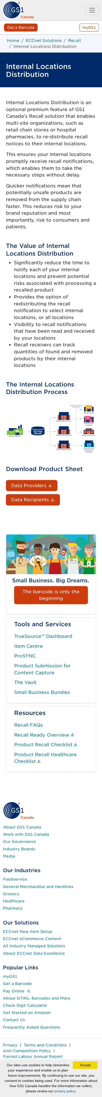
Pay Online (16, 991)
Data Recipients (35, 499)
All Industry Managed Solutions (34, 946)
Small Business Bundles (42, 692)
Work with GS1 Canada (26, 834)
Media (9, 856)
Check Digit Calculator (25, 1005)
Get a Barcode (20, 27)
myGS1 (89, 27)
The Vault (25, 682)
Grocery (11, 893)
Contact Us (14, 1019)
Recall (74, 40)
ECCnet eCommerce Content (32, 938)
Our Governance (19, 841)
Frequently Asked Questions (31, 1027)
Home (13, 40)
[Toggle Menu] (92, 10)
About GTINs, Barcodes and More (36, 998)
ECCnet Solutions (44, 40)
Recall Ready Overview (44, 735)
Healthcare (14, 901)
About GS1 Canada (22, 827)
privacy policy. (65, 1091)
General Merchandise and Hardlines (38, 886)
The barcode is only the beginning (51, 595)
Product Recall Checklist (46, 744)
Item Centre (28, 646)
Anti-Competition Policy (27, 1050)
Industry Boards (19, 849)
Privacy (10, 1045)
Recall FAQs (28, 725)
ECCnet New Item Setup (27, 931)
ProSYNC (25, 655)
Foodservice (15, 879)
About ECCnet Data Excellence (34, 953)
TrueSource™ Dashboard (43, 636)
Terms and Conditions (45, 1045)
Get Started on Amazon (27, 1012)
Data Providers (34, 485)
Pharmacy (13, 908)
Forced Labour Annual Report (33, 1056)
